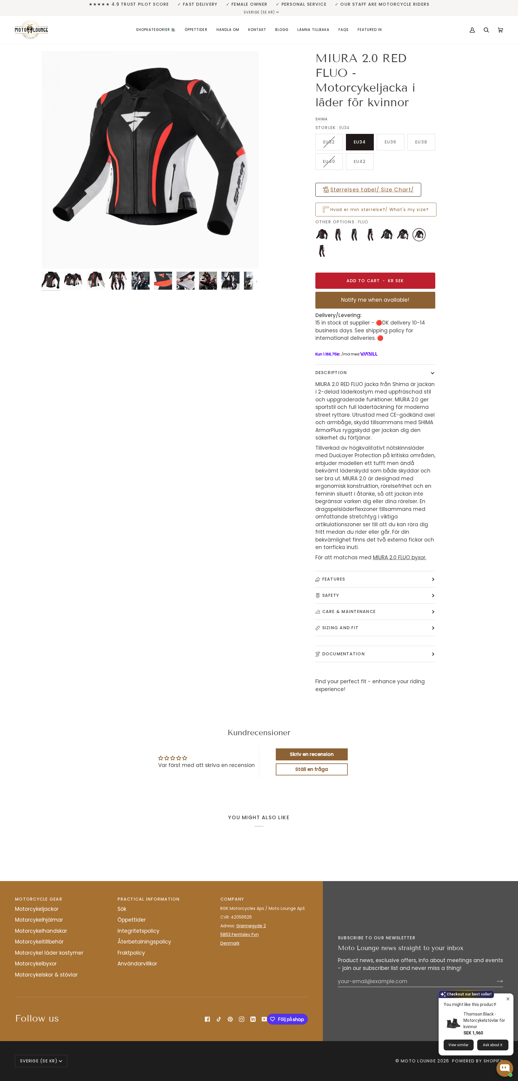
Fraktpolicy (131, 952)
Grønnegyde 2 (251, 926)
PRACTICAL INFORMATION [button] (149, 899)
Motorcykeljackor (36, 909)
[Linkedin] (253, 1019)
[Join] (495, 981)
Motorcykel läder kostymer (49, 952)
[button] (156, 30)
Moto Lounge (419, 1061)
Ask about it (492, 1045)
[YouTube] (264, 1019)
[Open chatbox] (504, 1068)
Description (331, 373)
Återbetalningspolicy (144, 941)
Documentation (343, 654)
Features (333, 579)
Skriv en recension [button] (312, 754)
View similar (458, 1045)
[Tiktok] (219, 1019)
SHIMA (321, 119)
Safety (330, 595)
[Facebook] (207, 1019)
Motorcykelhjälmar (39, 919)
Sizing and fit (340, 628)
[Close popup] (508, 998)
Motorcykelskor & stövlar (46, 974)
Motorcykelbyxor (36, 963)
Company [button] (232, 899)
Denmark (230, 943)
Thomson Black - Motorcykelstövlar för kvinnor (484, 1020)
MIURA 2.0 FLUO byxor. (399, 557)
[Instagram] (241, 1019)
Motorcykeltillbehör (39, 941)
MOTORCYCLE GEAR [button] (38, 899)
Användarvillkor (137, 963)
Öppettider (132, 919)
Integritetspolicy (138, 931)
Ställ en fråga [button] (311, 769)
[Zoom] (150, 160)
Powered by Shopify (477, 1061)
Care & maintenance (349, 611)
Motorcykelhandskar (41, 931)
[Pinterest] (230, 1019)
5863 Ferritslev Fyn (239, 935)
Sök (122, 909)
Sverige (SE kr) (259, 12)
